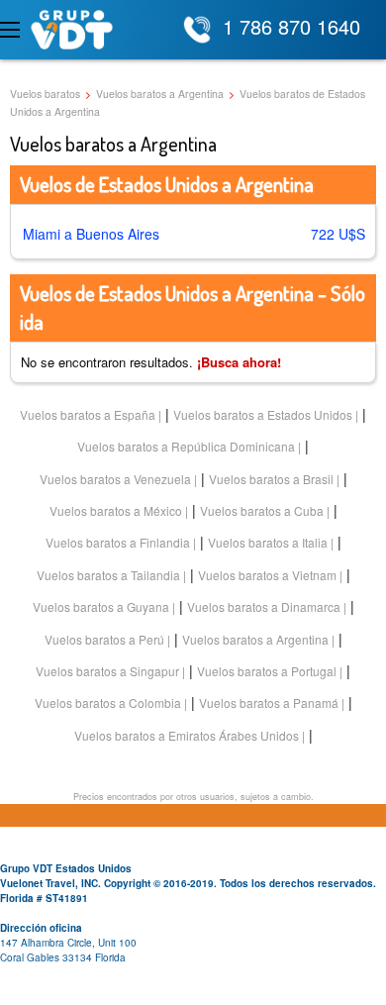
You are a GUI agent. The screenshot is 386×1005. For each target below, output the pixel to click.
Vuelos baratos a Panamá (268, 702)
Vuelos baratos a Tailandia (108, 574)
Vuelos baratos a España (87, 414)
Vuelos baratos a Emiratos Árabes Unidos (186, 735)
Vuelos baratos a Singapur (107, 670)
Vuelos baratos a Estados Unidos (262, 414)
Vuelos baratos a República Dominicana (186, 446)
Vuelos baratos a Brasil (271, 478)
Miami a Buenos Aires (91, 234)
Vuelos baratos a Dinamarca (263, 606)
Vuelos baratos (45, 93)
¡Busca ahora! (239, 361)
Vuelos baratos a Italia (268, 542)
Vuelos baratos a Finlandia (118, 542)
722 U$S (338, 234)
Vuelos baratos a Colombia (108, 702)
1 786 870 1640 (291, 26)
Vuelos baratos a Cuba (262, 510)
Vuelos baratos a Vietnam (267, 574)
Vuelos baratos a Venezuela (115, 478)
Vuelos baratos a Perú (104, 639)
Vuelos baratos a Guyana (101, 606)
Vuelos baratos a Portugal (267, 670)
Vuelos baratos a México (115, 510)
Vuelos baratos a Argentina (160, 93)
